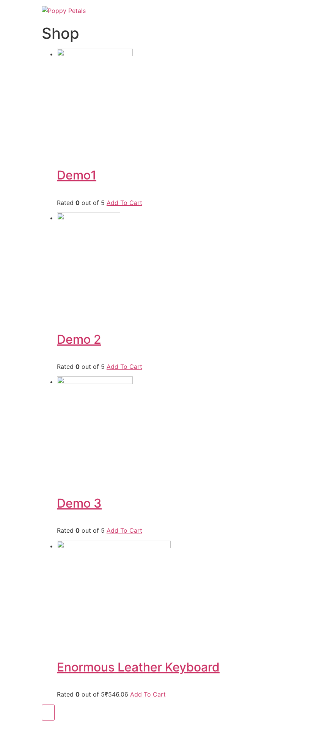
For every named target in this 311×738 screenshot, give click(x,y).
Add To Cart (124, 202)
